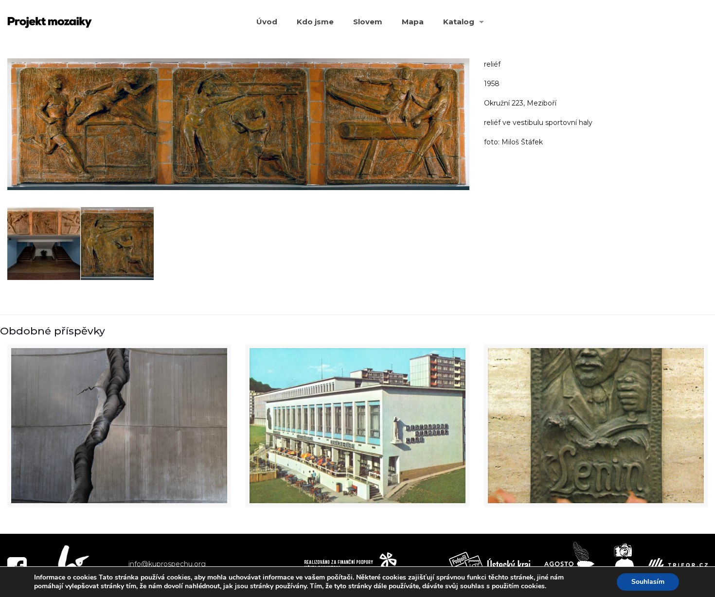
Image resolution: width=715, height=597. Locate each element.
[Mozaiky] (49, 22)
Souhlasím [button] (647, 581)
